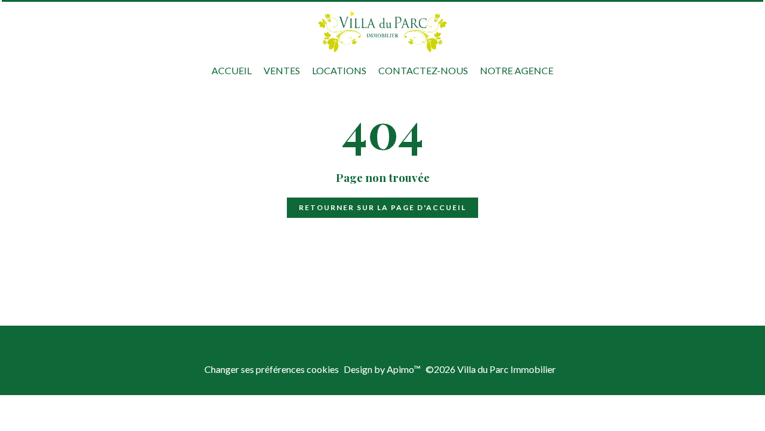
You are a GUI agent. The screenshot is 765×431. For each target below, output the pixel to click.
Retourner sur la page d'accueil (382, 207)
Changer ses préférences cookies (271, 369)
